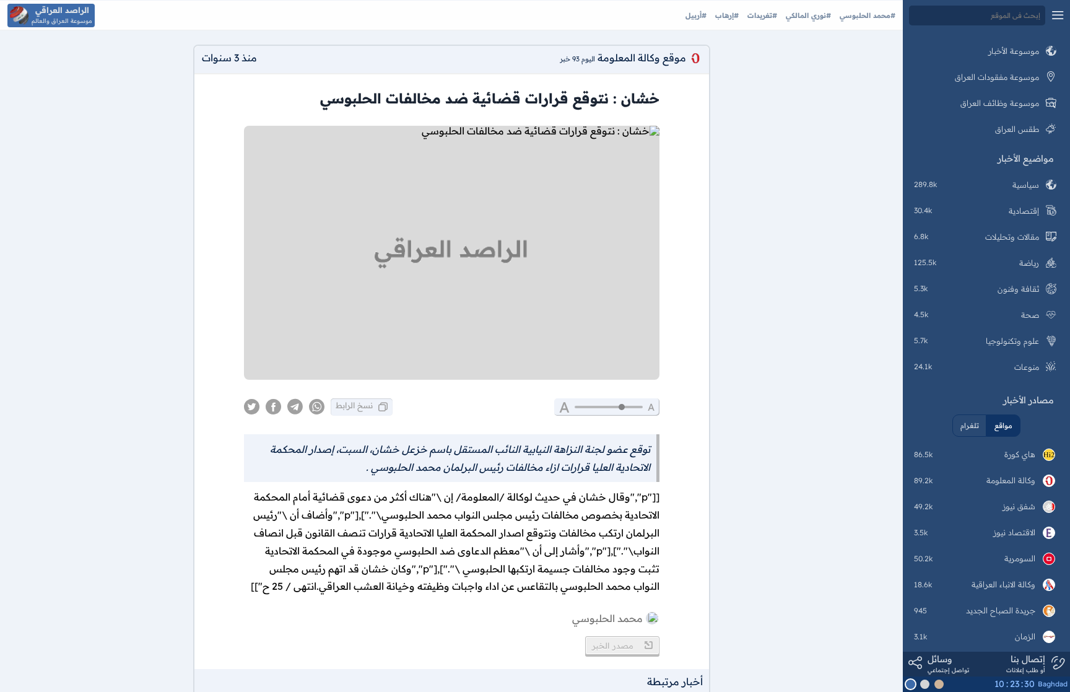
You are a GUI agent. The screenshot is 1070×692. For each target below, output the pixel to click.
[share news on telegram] (295, 407)
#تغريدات (761, 15)
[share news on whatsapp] (316, 407)
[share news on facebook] (273, 407)
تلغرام (969, 425)
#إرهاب (726, 15)
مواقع (1003, 425)
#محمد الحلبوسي (866, 15)
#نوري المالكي (807, 15)
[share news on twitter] (251, 407)
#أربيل (696, 15)
